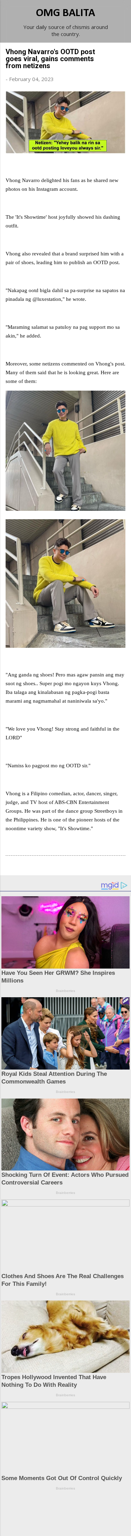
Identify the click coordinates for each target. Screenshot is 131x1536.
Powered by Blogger (70, 1508)
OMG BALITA (65, 13)
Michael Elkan (82, 1522)
